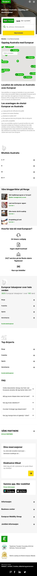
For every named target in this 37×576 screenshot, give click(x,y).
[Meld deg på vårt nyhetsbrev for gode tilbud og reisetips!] (31, 473)
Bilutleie (3, 39)
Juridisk (9, 566)
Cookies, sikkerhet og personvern (23, 566)
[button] (18, 61)
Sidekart (3, 566)
